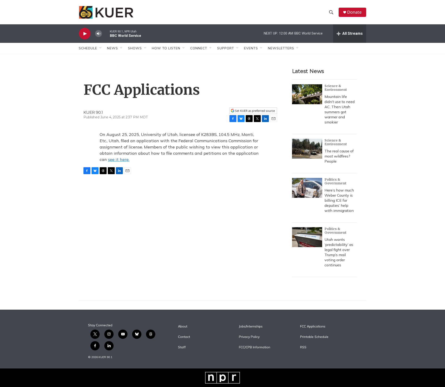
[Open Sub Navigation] (100, 48)
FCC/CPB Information (254, 347)
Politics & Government (335, 181)
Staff (182, 347)
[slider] (106, 33)
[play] (84, 33)
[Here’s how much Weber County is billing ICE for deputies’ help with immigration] (307, 188)
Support (225, 48)
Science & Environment (335, 88)
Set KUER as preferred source (254, 111)
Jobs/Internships (251, 326)
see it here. (118, 159)
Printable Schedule (314, 337)
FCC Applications (312, 326)
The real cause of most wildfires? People (339, 156)
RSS (303, 347)
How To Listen (166, 48)
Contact (184, 337)
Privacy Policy (249, 337)
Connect (198, 48)
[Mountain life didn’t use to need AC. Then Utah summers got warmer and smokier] (307, 94)
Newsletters (281, 48)
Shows (135, 48)
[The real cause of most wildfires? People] (307, 149)
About (182, 326)
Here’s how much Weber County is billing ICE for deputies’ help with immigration (339, 200)
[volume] (98, 33)
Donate (354, 12)
